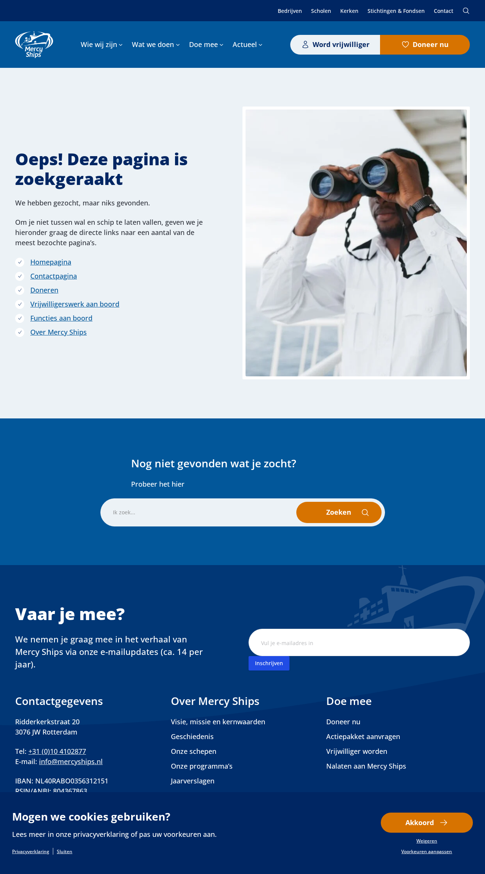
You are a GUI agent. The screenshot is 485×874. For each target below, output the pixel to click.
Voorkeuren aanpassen (426, 851)
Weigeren (426, 841)
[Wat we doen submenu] (178, 44)
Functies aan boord (61, 318)
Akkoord (419, 822)
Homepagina (50, 261)
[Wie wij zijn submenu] (121, 44)
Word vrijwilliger (341, 44)
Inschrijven (269, 663)
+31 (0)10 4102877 (57, 751)
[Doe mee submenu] (221, 44)
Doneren (44, 289)
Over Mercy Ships (58, 332)
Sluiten (64, 851)
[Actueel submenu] (260, 44)
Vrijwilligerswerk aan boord (74, 304)
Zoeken (466, 10)
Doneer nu (431, 44)
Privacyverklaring (30, 851)
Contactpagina (53, 275)
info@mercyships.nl (71, 761)
